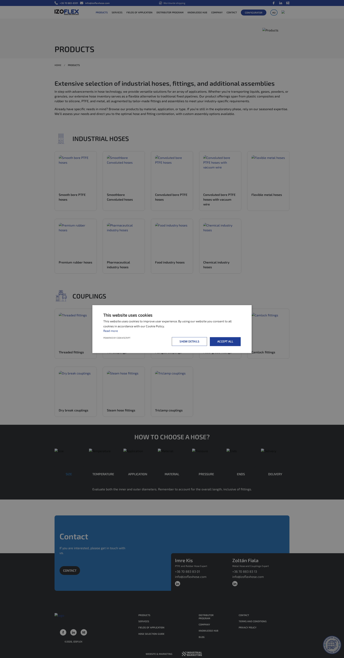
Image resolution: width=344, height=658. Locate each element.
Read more (110, 331)
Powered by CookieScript (116, 337)
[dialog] (172, 329)
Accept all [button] (225, 341)
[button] (190, 341)
